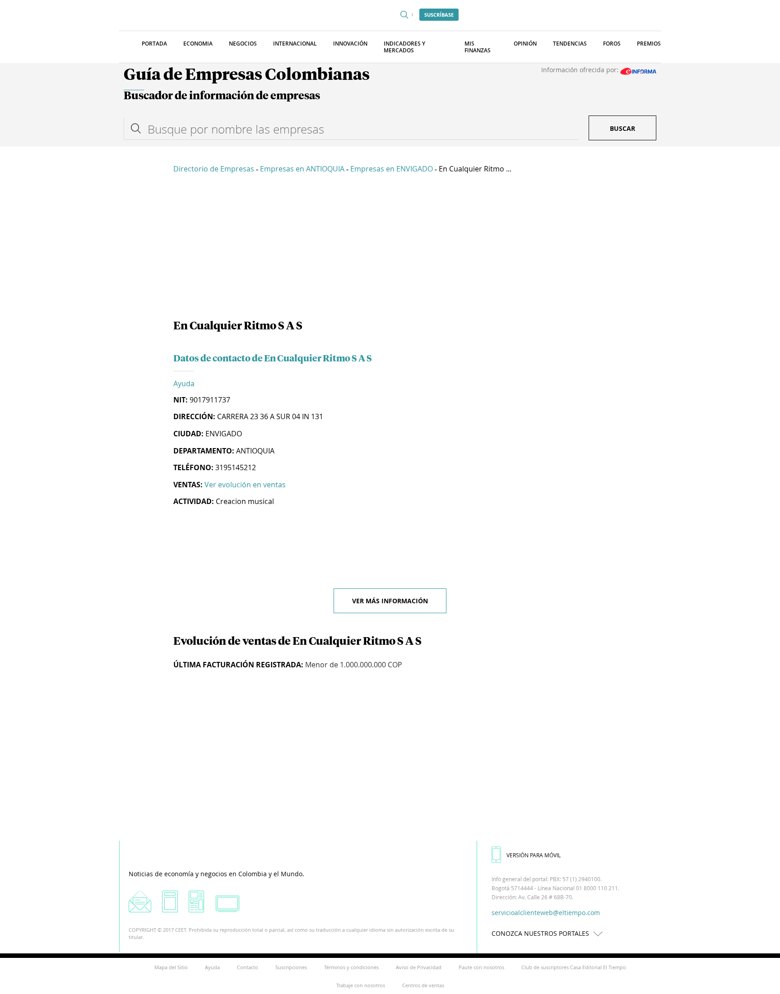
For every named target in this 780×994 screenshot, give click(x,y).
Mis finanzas (477, 47)
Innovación (350, 43)
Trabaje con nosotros (360, 985)
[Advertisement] (390, 248)
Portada (154, 43)
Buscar (622, 128)
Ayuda (184, 383)
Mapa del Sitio (171, 967)
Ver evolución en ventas (245, 485)
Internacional (295, 43)
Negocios (243, 43)
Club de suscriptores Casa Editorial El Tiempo (573, 967)
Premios (649, 43)
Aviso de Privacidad (418, 967)
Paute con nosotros (481, 967)
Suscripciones (291, 967)
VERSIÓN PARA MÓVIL (533, 855)
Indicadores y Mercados (404, 47)
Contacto (247, 967)
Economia (198, 43)
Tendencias (570, 43)
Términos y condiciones (351, 967)
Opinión (525, 43)
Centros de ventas (423, 985)
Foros (612, 43)
